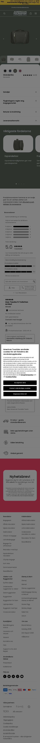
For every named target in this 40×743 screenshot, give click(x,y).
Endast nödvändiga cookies (20, 388)
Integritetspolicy (27, 375)
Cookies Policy (11, 377)
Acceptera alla (20, 383)
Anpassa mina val (20, 394)
